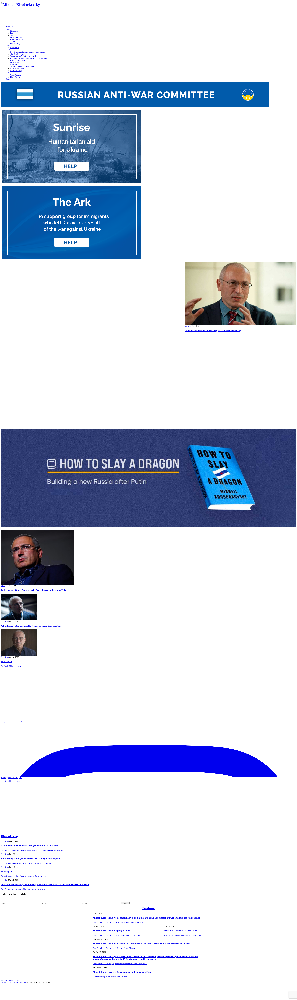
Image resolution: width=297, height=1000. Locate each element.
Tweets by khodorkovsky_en (12, 781)
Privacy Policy (6, 983)
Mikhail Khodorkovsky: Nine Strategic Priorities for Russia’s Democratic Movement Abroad (45, 884)
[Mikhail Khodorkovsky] (20, 4)
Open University (16, 71)
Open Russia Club (17, 69)
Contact (8, 79)
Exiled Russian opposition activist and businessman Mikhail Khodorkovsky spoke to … (33, 850)
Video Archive (15, 75)
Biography (9, 27)
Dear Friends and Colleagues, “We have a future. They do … (115, 948)
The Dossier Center (17, 54)
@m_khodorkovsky (16, 722)
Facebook (4, 666)
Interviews (14, 33)
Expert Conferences (17, 60)
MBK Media (15, 62)
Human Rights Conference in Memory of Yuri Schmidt (30, 58)
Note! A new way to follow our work (180, 930)
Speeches (13, 35)
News (8, 46)
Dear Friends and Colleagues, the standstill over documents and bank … (119, 922)
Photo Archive (15, 77)
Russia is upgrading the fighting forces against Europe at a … (23, 876)
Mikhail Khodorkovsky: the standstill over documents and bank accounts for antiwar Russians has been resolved (146, 918)
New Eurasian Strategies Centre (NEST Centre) (27, 52)
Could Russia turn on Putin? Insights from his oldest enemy (213, 330)
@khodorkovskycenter (17, 666)
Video (12, 41)
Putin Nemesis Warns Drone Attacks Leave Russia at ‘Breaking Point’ (34, 590)
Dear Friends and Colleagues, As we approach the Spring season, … (118, 935)
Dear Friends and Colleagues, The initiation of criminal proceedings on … (120, 964)
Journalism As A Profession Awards (23, 56)
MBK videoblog (16, 37)
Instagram (4, 722)
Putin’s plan (6, 661)
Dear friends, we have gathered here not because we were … (23, 889)
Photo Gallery (15, 44)
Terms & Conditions (19, 983)
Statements (14, 31)
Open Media (14, 64)
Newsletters (14, 48)
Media (8, 29)
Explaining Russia (17, 39)
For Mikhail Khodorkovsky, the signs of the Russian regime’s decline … (27, 863)
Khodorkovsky (9, 836)
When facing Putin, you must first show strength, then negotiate (31, 626)
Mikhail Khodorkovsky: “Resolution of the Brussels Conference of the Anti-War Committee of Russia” (141, 943)
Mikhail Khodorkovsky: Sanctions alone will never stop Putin (122, 972)
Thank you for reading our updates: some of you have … (183, 935)
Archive (8, 73)
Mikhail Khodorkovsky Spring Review (111, 930)
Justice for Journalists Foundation (22, 67)
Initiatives (9, 50)
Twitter (3, 778)
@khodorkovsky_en (14, 778)
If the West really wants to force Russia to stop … (111, 977)
